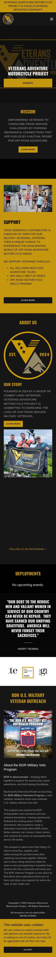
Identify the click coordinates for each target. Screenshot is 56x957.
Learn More (13, 424)
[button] (52, 19)
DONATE (28, 83)
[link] (8, 19)
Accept (28, 950)
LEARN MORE (28, 149)
